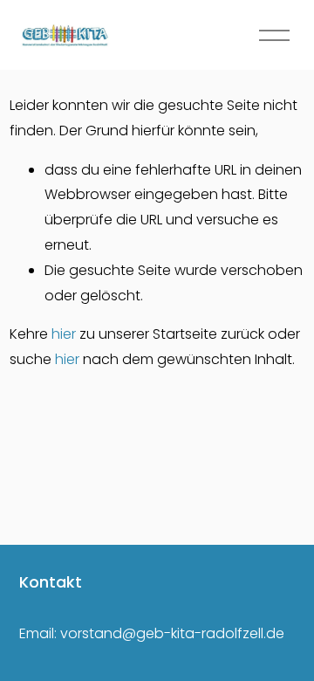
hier (63, 334)
